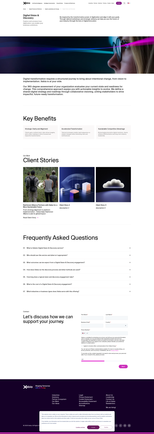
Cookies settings (80, 427)
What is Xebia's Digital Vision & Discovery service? (45, 248)
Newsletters (110, 403)
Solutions (100, 3)
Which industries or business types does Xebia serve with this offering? (53, 291)
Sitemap (82, 405)
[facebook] (120, 425)
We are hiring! (111, 407)
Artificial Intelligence (37, 3)
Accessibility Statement (88, 401)
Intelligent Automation (49, 3)
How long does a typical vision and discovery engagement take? (50, 277)
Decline (106, 427)
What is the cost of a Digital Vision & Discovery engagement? (49, 284)
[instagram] (129, 425)
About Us (109, 395)
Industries (90, 3)
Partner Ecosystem (59, 399)
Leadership (110, 397)
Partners (95, 3)
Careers (109, 3)
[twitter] (116, 425)
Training (104, 3)
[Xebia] (26, 3)
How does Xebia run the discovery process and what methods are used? (53, 270)
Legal (81, 395)
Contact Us (110, 399)
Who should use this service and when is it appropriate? (47, 255)
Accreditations (84, 403)
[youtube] (125, 425)
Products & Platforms (69, 3)
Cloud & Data (59, 3)
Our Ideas (55, 403)
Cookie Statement (86, 399)
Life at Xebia (110, 401)
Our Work (55, 401)
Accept (93, 427)
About (112, 3)
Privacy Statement (86, 397)
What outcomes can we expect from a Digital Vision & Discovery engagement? (56, 262)
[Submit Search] (124, 3)
